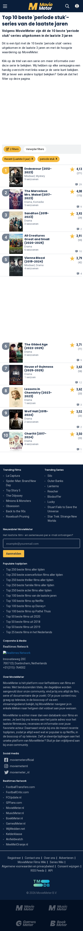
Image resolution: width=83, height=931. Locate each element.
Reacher (53, 491)
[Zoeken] (67, 6)
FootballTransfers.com (20, 787)
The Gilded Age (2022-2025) (36, 346)
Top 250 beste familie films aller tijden (30, 585)
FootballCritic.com (17, 792)
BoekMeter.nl (14, 818)
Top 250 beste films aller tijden (25, 569)
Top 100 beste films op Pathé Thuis (28, 611)
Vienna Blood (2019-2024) (34, 259)
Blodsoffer (54, 496)
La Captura (13, 475)
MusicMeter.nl (15, 813)
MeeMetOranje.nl (17, 844)
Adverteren (66, 858)
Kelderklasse (14, 834)
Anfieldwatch (14, 839)
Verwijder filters (35, 149)
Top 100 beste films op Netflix (25, 600)
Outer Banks (55, 481)
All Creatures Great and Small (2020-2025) (36, 239)
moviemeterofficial (21, 760)
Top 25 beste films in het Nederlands (29, 632)
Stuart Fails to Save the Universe (62, 509)
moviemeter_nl (19, 772)
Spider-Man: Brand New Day (21, 483)
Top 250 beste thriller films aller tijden (29, 580)
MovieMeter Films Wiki (32, 862)
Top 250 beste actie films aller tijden (29, 590)
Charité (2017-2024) (35, 435)
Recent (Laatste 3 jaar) (17, 158)
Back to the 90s (16, 511)
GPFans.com (14, 802)
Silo (50, 475)
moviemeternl (18, 766)
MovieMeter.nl (15, 808)
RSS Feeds (37, 870)
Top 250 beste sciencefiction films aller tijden (34, 574)
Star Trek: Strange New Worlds (62, 518)
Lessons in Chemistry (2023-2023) (38, 392)
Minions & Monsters (18, 500)
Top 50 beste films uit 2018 (23, 621)
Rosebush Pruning (17, 516)
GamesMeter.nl (15, 823)
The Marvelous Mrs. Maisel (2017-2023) (38, 194)
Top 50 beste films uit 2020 (23, 616)
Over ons (49, 858)
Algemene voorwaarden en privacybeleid (28, 866)
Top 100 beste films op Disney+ (26, 606)
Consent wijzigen (68, 866)
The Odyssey (14, 495)
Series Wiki (56, 862)
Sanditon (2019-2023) (36, 215)
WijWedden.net (15, 828)
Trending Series (54, 470)
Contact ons (32, 858)
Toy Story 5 (13, 490)
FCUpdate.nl (13, 797)
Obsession (12, 506)
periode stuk (47, 158)
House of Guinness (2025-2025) (38, 368)
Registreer (14, 858)
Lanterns (53, 486)
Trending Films (12, 470)
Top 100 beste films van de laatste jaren (31, 595)
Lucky (51, 501)
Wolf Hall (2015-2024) (36, 413)
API (50, 870)
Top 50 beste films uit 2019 (23, 627)
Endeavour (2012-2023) (38, 170)
